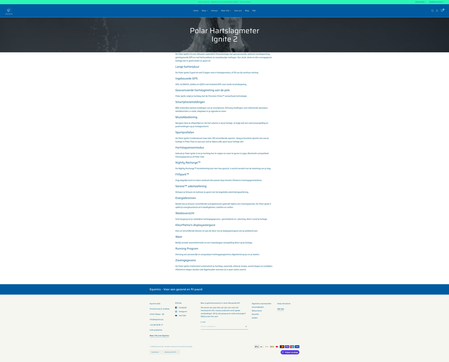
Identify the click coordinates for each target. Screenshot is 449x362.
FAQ (254, 10)
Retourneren (257, 310)
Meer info (225, 10)
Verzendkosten (258, 307)
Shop (204, 10)
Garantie (255, 314)
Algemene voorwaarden (261, 303)
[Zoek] (432, 10)
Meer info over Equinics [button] (159, 335)
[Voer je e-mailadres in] (246, 326)
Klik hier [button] (280, 309)
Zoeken (255, 317)
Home (195, 10)
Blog (247, 10)
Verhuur (214, 10)
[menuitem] (196, 10)
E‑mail (203, 322)
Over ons (238, 10)
